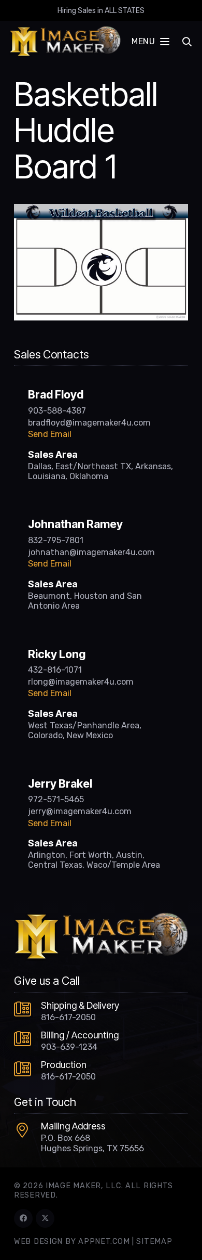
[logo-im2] (65, 41)
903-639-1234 (69, 1047)
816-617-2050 (68, 1017)
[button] (150, 42)
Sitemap (154, 1241)
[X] (45, 1218)
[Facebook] (23, 1218)
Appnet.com (103, 1241)
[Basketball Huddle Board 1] (101, 210)
